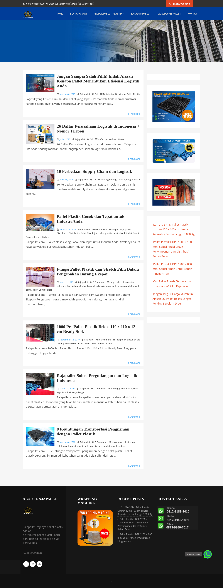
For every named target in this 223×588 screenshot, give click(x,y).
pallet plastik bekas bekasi (70, 343)
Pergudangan (133, 179)
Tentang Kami (78, 13)
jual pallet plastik (103, 233)
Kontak (192, 13)
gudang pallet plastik (121, 388)
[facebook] (26, 564)
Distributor (108, 94)
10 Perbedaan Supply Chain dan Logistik (94, 171)
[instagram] (33, 564)
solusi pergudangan (75, 392)
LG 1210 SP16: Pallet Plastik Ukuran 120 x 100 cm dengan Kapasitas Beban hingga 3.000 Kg (173, 229)
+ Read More (133, 113)
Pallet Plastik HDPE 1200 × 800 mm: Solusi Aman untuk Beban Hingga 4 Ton (172, 268)
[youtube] (39, 564)
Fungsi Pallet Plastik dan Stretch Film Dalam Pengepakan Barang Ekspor (98, 271)
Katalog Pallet (141, 13)
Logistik (121, 179)
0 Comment (101, 229)
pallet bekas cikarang (100, 286)
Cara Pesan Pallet (169, 13)
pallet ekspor (118, 286)
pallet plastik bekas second (98, 343)
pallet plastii (76, 446)
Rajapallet (85, 94)
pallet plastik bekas (41, 237)
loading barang (109, 179)
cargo (115, 229)
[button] (207, 554)
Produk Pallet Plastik (108, 13)
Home (59, 13)
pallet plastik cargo (93, 446)
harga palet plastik (121, 442)
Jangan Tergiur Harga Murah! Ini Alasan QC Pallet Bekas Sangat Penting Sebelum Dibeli (173, 298)
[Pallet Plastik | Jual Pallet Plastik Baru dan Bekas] (28, 17)
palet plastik (119, 233)
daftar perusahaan (107, 139)
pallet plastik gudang (115, 446)
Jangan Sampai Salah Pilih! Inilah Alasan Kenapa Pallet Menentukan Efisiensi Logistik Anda (98, 81)
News (121, 139)
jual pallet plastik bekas (128, 339)
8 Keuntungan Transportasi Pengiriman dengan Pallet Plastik (93, 431)
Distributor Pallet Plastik (127, 94)
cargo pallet (125, 229)
